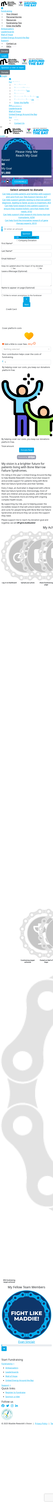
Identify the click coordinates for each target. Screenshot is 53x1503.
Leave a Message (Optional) (14, 271)
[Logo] (19, 3)
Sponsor (26, 233)
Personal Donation (27, 237)
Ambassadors (11, 1368)
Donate (4, 51)
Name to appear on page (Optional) (18, 287)
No (40, 268)
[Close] (7, 136)
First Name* (7, 243)
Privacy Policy (41, 1423)
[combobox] (26, 349)
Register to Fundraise (15, 1392)
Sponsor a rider (12, 1396)
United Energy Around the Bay (15, 37)
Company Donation (27, 240)
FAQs (8, 46)
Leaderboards (7, 31)
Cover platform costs (12, 328)
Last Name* (6, 251)
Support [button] (5, 1385)
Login (4, 56)
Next (26, 304)
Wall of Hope (7, 34)
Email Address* (8, 258)
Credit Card (11, 309)
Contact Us (19, 123)
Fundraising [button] (7, 1363)
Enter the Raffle (13, 25)
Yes (14, 268)
